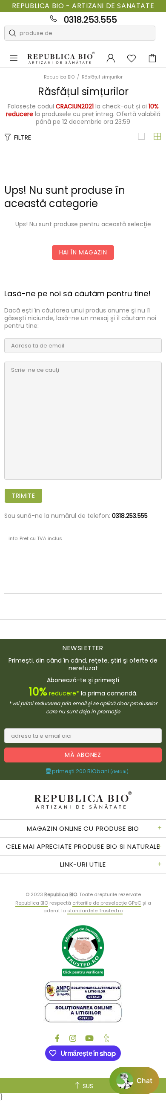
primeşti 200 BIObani (90, 771)
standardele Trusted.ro (95, 910)
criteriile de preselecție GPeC (106, 902)
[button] (134, 1080)
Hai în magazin (83, 252)
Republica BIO (61, 58)
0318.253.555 (90, 19)
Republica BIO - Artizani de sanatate (83, 6)
